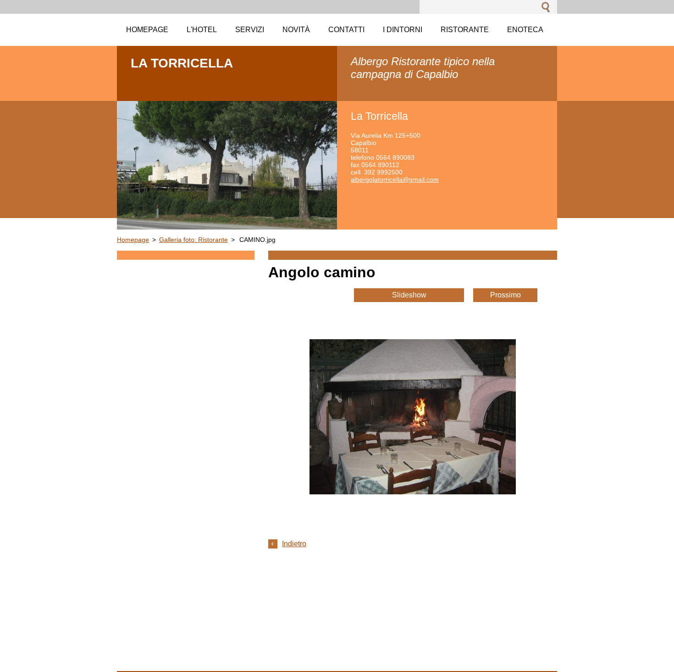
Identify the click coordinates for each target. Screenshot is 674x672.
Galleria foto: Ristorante (193, 239)
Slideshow (409, 295)
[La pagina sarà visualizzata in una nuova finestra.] (412, 492)
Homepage (133, 239)
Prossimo (505, 295)
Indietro (294, 544)
